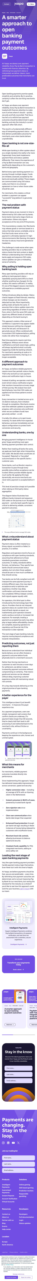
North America (7, 1245)
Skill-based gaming (26, 1188)
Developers (23, 1214)
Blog (3, 1223)
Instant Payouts (8, 1196)
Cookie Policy (9, 1265)
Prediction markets (26, 1191)
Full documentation (26, 1217)
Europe (4, 1242)
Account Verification (9, 1199)
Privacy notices (14, 1252)
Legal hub (5, 1252)
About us (5, 1217)
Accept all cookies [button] (11, 1277)
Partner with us (8, 1220)
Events (4, 1226)
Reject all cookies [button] (26, 1277)
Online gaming (24, 1185)
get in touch (25, 889)
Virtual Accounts (8, 1202)
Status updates (25, 1223)
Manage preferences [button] (18, 1274)
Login (21, 1220)
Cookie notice (23, 1252)
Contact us (6, 1214)
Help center (6, 1229)
